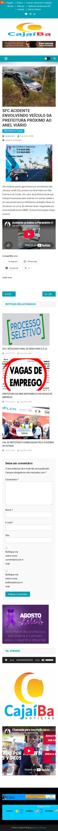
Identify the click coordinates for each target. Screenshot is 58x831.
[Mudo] (43, 660)
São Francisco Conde (13, 131)
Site (7, 535)
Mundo (10, 6)
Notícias (20, 6)
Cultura (20, 3)
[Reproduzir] (6, 660)
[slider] (49, 660)
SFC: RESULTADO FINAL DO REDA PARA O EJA (24, 349)
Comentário (12, 479)
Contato (20, 9)
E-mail (9, 522)
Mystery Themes (39, 828)
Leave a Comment (13, 140)
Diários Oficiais (34, 9)
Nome (9, 510)
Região (10, 3)
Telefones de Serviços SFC (39, 6)
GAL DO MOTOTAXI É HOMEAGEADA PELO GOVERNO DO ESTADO (28, 444)
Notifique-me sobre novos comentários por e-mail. (14, 558)
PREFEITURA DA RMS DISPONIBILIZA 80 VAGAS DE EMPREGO (27, 396)
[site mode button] (47, 58)
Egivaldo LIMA (27, 136)
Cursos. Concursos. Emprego (39, 3)
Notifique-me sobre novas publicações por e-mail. (14, 580)
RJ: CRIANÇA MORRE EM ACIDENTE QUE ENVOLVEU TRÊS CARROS (50, 294)
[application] (29, 660)
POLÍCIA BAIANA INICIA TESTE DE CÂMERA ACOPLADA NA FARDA (11, 294)
